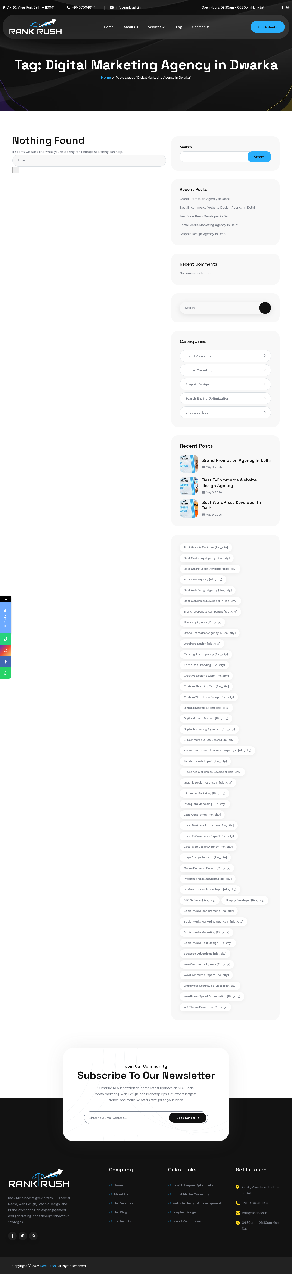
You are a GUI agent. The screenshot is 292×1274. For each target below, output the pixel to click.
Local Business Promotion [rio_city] (209, 825)
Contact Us (200, 26)
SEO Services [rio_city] (199, 900)
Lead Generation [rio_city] (202, 814)
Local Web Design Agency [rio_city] (208, 846)
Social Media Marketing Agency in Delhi (209, 224)
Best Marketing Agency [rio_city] (207, 558)
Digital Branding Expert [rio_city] (206, 708)
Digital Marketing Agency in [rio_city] (209, 729)
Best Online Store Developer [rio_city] (210, 569)
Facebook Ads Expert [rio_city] (205, 761)
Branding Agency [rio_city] (202, 622)
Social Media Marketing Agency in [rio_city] (213, 921)
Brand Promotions (187, 1221)
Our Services (123, 1203)
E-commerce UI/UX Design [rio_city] (209, 740)
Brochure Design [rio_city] (202, 643)
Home (108, 26)
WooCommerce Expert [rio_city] (206, 975)
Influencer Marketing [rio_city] (204, 793)
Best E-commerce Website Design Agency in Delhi (217, 207)
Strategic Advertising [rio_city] (205, 953)
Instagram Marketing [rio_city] (205, 804)
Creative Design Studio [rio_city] (206, 675)
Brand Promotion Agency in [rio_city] (210, 633)
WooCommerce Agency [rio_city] (207, 964)
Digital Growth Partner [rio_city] (206, 718)
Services (154, 26)
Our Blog (120, 1212)
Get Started (185, 1118)
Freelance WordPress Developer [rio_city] (212, 772)
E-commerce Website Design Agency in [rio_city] (217, 750)
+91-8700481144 (85, 7)
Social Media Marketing (191, 1194)
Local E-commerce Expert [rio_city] (209, 836)
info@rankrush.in (128, 7)
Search (186, 146)
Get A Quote (267, 27)
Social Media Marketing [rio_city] (206, 932)
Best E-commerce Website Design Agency (229, 482)
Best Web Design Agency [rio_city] (208, 590)
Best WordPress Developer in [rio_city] (210, 601)
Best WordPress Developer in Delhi (205, 216)
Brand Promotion (199, 356)
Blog (178, 26)
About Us (131, 26)
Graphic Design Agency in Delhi (203, 233)
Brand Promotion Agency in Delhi (205, 198)
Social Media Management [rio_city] (209, 911)
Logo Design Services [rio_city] (205, 857)
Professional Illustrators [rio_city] (208, 879)
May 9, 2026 (214, 467)
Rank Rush (48, 1265)
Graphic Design (197, 384)
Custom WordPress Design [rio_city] (209, 697)
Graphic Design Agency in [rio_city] (208, 782)
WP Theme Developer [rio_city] (205, 1007)
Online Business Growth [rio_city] (207, 868)
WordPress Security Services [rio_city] (210, 985)
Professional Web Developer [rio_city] (210, 889)
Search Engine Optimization (207, 398)
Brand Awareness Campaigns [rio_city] (210, 611)
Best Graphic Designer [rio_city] (206, 547)
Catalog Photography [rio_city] (206, 654)
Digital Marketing (198, 370)
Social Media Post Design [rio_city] (208, 943)
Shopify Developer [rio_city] (245, 900)
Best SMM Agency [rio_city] (203, 579)
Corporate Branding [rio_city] (204, 665)
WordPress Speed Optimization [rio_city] (212, 996)
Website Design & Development (197, 1203)
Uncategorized (197, 412)
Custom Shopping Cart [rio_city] (206, 686)
